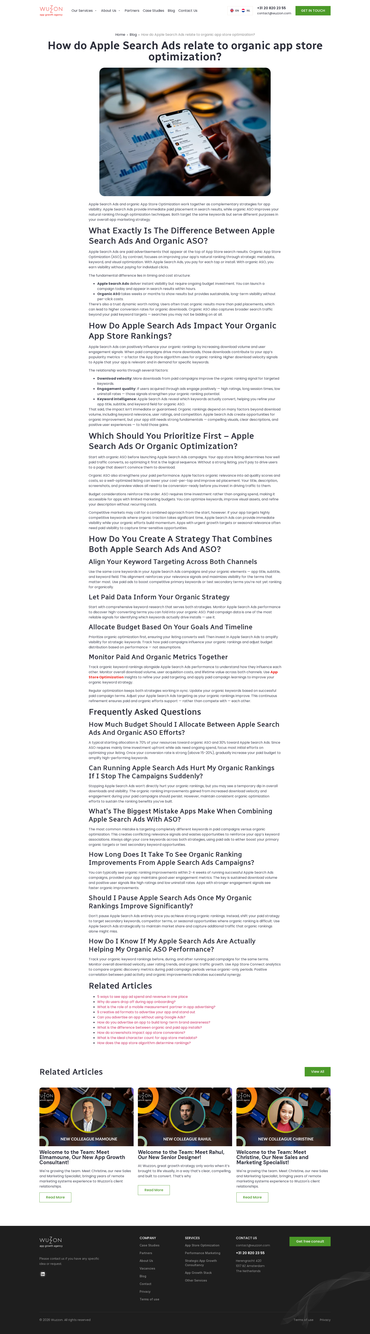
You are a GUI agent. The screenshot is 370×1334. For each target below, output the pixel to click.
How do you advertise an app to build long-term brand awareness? (153, 1022)
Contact (145, 1284)
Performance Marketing (202, 1253)
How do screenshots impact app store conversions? (141, 1032)
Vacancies (147, 1268)
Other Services (196, 1280)
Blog (133, 34)
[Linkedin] (42, 1274)
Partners (146, 1253)
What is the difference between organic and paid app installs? (149, 1027)
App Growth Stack (198, 1272)
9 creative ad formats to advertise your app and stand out (146, 1012)
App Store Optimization (202, 1245)
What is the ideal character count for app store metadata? (147, 1037)
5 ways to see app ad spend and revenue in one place (142, 996)
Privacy (145, 1291)
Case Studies (150, 1245)
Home (120, 34)
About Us (146, 1260)
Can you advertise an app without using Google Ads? (141, 1017)
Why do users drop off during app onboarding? (136, 1001)
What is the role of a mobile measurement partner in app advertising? (156, 1006)
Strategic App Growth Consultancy (201, 1263)
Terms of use (149, 1299)
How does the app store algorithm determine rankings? (144, 1042)
